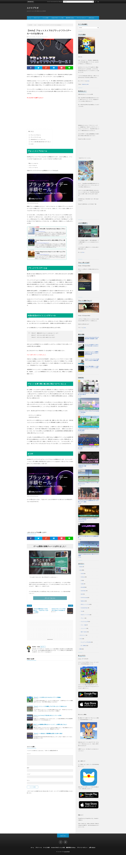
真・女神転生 (83, 645)
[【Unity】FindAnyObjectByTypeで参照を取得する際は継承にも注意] (81, 340)
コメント (29, 753)
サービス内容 (45, 17)
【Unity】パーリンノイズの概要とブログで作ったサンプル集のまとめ (50, 706)
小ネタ (80, 638)
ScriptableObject (81, 431)
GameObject (83, 590)
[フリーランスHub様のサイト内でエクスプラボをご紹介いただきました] (81, 347)
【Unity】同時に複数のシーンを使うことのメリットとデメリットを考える (92, 367)
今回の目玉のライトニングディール (37, 139)
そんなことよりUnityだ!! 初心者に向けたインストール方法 (47, 715)
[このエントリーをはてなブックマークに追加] (54, 67)
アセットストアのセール (35, 135)
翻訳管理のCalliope (70, 17)
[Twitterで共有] (38, 67)
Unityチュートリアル (85, 614)
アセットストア (44, 36)
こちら (48, 651)
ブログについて (82, 635)
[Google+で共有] (46, 67)
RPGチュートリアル (85, 604)
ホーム (29, 17)
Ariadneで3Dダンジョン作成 (57, 17)
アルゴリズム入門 (84, 621)
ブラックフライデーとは (35, 137)
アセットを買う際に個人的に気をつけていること (40, 141)
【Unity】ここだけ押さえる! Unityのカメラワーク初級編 (46, 697)
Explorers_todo (85, 84)
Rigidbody (81, 449)
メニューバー (83, 628)
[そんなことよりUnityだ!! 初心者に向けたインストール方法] (30, 718)
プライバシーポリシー (81, 17)
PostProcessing (81, 413)
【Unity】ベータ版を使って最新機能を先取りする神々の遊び (47, 733)
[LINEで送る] (69, 67)
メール (28, 774)
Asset (38, 36)
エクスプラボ (33, 8)
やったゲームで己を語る (86, 642)
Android (82, 573)
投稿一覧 (42, 646)
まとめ (31, 143)
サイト (28, 780)
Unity (34, 36)
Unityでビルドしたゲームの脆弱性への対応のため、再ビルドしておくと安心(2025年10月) (92, 353)
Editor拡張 (83, 587)
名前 (28, 767)
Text (82, 611)
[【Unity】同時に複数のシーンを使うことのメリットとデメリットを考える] (81, 369)
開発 (80, 503)
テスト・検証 (83, 625)
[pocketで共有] (61, 67)
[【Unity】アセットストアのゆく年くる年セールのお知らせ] (70, 611)
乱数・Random (84, 631)
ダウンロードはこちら (50, 598)
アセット (82, 618)
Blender (81, 566)
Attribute (83, 576)
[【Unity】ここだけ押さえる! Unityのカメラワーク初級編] (30, 699)
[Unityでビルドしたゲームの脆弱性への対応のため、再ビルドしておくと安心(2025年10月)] (81, 354)
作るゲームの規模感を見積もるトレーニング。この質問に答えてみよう (50, 724)
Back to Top (63, 835)
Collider (82, 583)
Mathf (82, 594)
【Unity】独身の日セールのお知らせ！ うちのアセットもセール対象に (40, 610)
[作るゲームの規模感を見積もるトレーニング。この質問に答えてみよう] (30, 727)
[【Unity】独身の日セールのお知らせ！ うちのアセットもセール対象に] (30, 611)
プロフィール (36, 17)
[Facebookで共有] (31, 67)
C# (81, 580)
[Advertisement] (50, 118)
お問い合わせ (91, 17)
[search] (93, 2)
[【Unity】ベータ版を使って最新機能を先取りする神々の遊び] (30, 736)
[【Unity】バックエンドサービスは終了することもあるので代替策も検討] (81, 361)
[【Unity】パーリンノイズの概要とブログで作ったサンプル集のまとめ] (30, 708)
